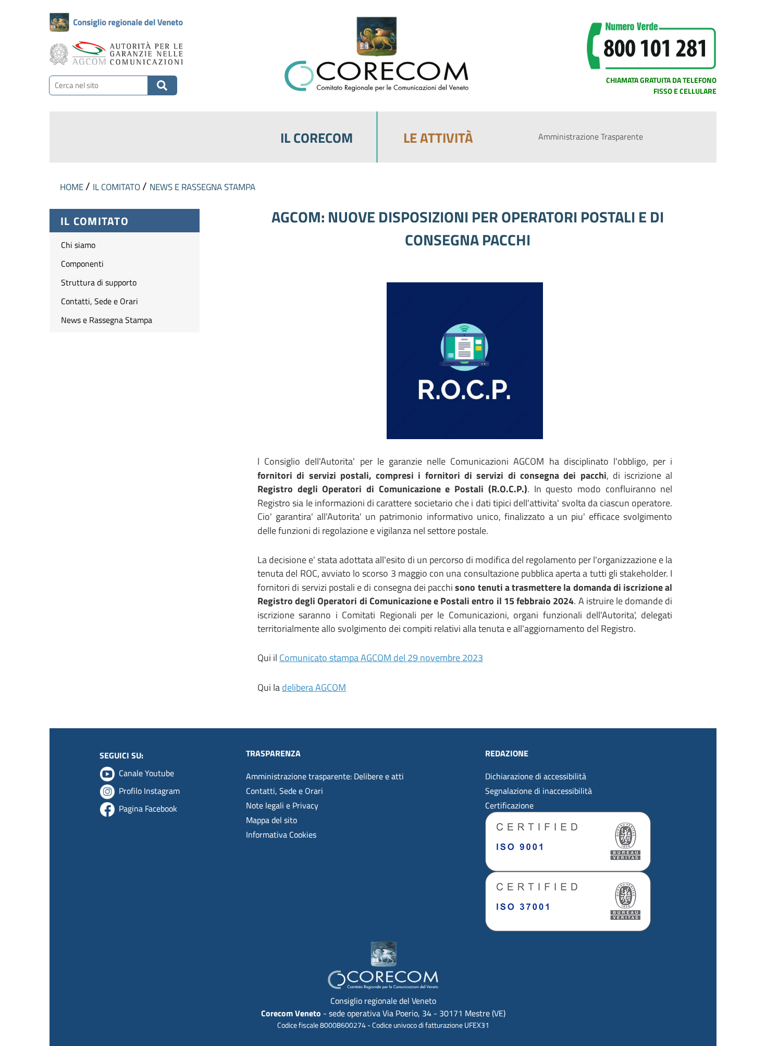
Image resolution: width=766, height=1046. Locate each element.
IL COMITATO (117, 186)
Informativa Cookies (281, 834)
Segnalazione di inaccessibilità (538, 790)
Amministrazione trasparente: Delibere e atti (325, 776)
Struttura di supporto (99, 282)
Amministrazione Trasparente (590, 136)
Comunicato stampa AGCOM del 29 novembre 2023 (381, 658)
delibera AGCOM (314, 687)
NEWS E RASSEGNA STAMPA (202, 186)
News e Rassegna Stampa (106, 320)
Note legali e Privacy (282, 805)
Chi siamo (78, 245)
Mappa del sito (271, 820)
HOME (72, 186)
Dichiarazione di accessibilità (535, 776)
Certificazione (509, 805)
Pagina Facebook (148, 808)
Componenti (82, 263)
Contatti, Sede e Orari (99, 301)
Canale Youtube (146, 773)
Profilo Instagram (149, 790)
